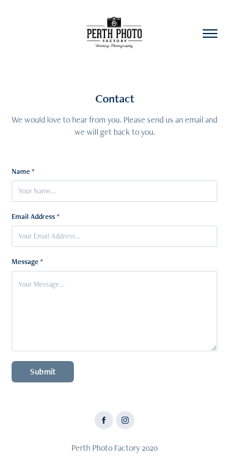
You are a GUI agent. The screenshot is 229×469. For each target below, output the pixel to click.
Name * (23, 171)
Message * (27, 262)
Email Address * (35, 216)
